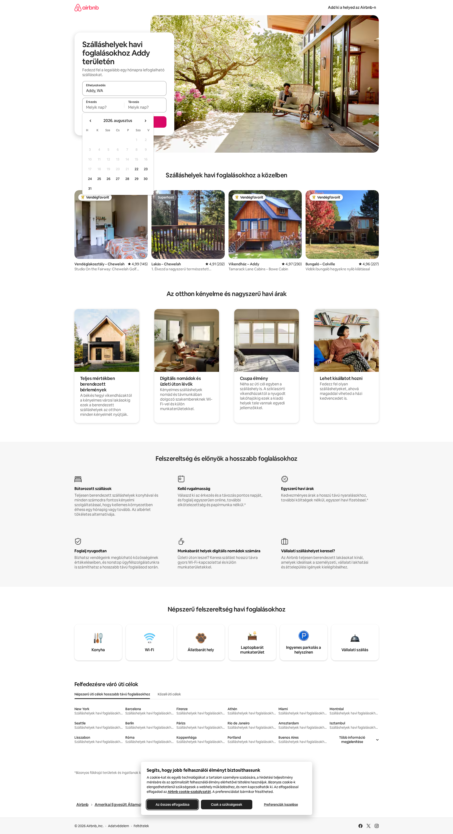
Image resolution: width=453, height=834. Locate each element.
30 (146, 179)
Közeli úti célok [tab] (169, 694)
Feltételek (141, 826)
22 (136, 169)
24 (90, 179)
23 (146, 169)
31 (90, 188)
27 (118, 179)
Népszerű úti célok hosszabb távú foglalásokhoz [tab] (112, 694)
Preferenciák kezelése (281, 804)
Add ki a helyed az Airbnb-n (352, 7)
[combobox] (124, 90)
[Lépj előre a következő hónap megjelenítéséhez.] (145, 120)
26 (108, 179)
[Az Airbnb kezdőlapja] (86, 7)
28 (127, 179)
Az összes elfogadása (172, 804)
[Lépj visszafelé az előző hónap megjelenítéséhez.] (90, 120)
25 (99, 179)
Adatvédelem (118, 826)
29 (136, 179)
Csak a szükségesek (226, 804)
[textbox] (103, 107)
